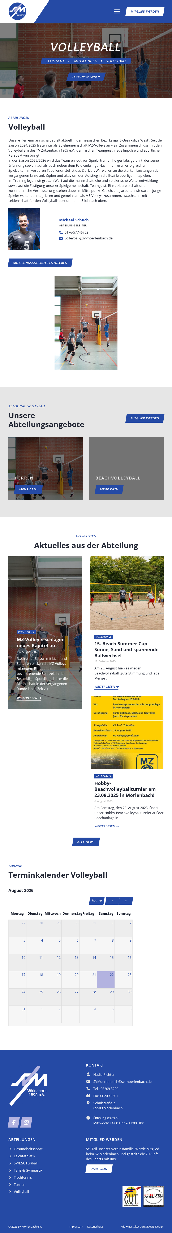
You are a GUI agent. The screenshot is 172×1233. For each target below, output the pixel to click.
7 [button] (95, 940)
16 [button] (130, 957)
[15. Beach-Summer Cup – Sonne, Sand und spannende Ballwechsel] (127, 592)
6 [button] (77, 940)
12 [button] (59, 957)
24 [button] (23, 992)
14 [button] (94, 957)
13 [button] (76, 957)
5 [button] (60, 940)
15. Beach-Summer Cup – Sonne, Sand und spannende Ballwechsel (126, 649)
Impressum (76, 1226)
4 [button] (42, 940)
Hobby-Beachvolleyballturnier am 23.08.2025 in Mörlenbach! (125, 789)
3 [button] (24, 940)
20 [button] (76, 974)
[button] (117, 11)
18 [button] (41, 974)
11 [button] (41, 957)
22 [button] (112, 974)
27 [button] (23, 923)
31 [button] (94, 923)
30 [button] (76, 923)
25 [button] (41, 992)
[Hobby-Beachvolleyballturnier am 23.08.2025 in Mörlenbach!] (127, 732)
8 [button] (113, 940)
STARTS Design (154, 1226)
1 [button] (113, 923)
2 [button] (131, 923)
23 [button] (130, 974)
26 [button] (59, 992)
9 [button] (131, 940)
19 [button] (59, 974)
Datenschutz (95, 1226)
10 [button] (23, 957)
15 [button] (112, 957)
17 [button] (23, 974)
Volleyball (116, 61)
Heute (96, 901)
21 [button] (94, 974)
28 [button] (41, 923)
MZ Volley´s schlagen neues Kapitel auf (41, 642)
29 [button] (59, 923)
